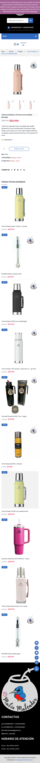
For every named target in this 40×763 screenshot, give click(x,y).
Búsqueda (30, 20)
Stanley (20, 51)
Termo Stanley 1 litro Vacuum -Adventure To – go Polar (19, 369)
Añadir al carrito (19, 149)
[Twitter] (14, 170)
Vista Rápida (37, 188)
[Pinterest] (18, 170)
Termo (18, 161)
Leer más (20, 661)
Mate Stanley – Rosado (33, 115)
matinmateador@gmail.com (12, 730)
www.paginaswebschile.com (24, 760)
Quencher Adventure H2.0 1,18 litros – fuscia (15, 559)
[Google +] (21, 170)
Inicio (3, 51)
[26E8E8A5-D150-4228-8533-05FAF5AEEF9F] (20, 79)
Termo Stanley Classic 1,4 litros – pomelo (14, 226)
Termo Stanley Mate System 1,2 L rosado (14, 606)
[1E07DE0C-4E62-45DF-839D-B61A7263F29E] (20, 105)
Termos (11, 51)
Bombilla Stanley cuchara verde (11, 274)
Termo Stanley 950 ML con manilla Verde (37, 115)
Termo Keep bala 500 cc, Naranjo (12, 464)
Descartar (34, 11)
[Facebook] (11, 170)
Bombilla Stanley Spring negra (11, 654)
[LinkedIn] (24, 170)
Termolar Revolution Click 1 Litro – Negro (14, 416)
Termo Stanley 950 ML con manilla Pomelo (15, 511)
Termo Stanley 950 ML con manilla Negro (14, 321)
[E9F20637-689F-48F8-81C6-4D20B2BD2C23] (30, 105)
